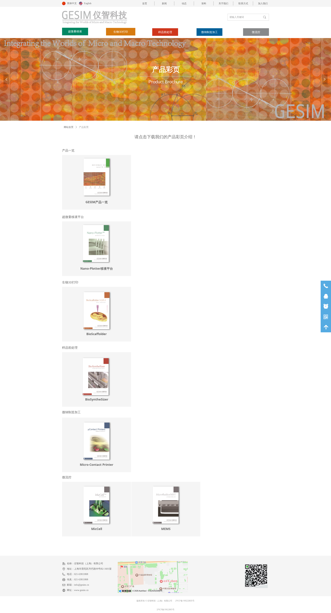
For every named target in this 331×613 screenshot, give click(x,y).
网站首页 (68, 127)
